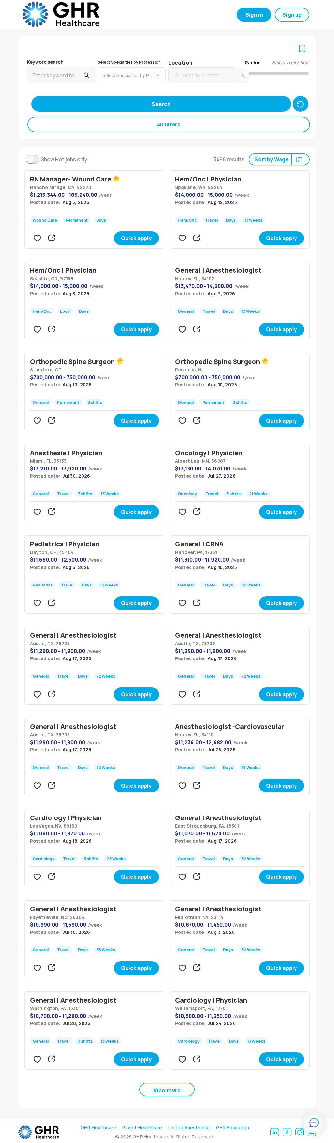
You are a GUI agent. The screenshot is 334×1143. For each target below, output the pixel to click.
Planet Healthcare (142, 1127)
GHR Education (232, 1127)
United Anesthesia (188, 1127)
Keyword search (45, 62)
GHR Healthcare (98, 1127)
